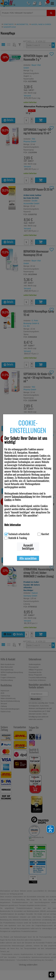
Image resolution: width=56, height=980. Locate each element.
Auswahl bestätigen (28, 547)
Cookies (8, 499)
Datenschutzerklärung (22, 496)
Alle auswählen (28, 558)
